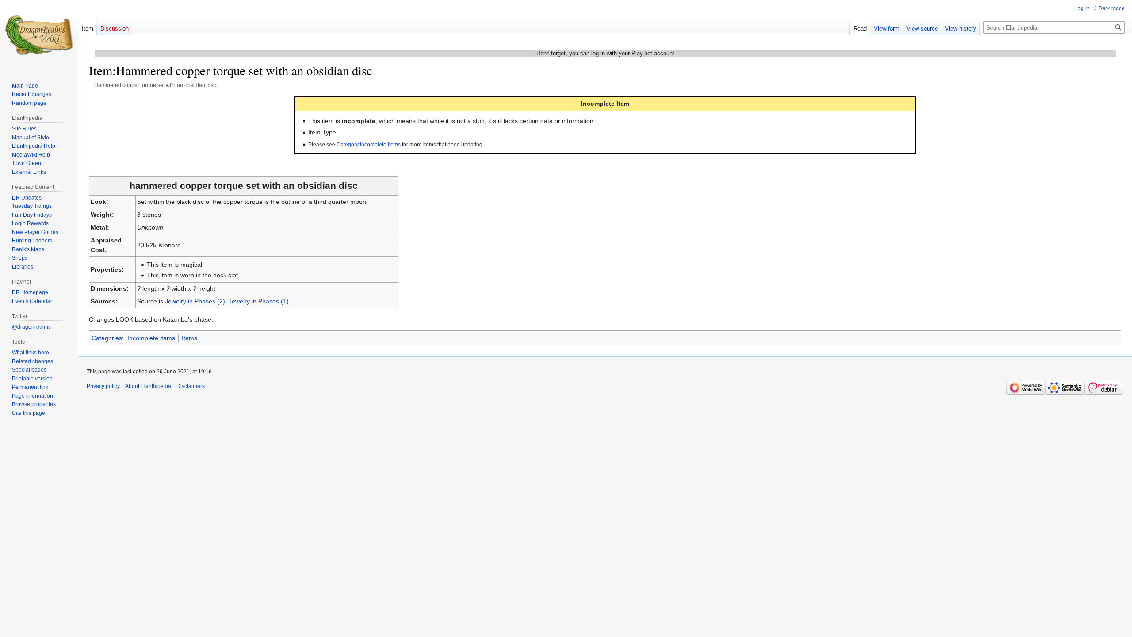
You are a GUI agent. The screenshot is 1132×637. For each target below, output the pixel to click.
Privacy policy (103, 386)
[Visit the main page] (39, 35)
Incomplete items (151, 338)
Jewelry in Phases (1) (259, 301)
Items (189, 338)
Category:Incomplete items (369, 144)
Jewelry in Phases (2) (195, 301)
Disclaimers (190, 386)
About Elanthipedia (148, 386)
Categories (107, 338)
